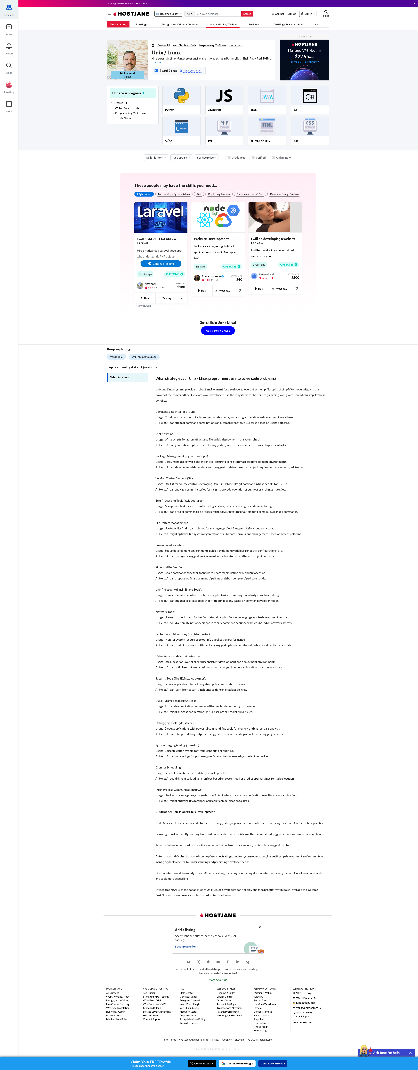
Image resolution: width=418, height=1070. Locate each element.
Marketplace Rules (116, 1019)
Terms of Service (189, 1023)
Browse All (163, 45)
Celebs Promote (263, 1011)
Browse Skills (113, 1015)
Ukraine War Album (265, 1004)
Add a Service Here (218, 330)
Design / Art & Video (117, 1000)
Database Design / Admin (284, 194)
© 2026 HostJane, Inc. (260, 1039)
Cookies (227, 1039)
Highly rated (144, 194)
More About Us (218, 980)
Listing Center (224, 996)
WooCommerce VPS (154, 1004)
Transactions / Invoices (229, 1008)
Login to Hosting (302, 1022)
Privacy (215, 1039)
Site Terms (170, 1039)
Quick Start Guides (303, 1012)
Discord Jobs (261, 1023)
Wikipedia (116, 356)
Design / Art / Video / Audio (178, 24)
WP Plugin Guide (189, 1008)
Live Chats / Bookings (118, 1004)
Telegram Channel (190, 1000)
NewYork (146, 305)
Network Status (189, 1011)
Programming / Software (212, 45)
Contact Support (152, 1019)
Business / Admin (115, 1011)
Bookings (141, 24)
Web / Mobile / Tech (222, 24)
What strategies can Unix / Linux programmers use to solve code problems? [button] (215, 378)
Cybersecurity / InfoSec (250, 194)
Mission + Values (263, 993)
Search (247, 13)
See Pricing (149, 993)
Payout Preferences (228, 1011)
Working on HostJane (229, 1015)
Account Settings (226, 1004)
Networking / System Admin (174, 194)
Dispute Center (188, 1015)
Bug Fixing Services (219, 194)
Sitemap (239, 1039)
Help (317, 24)
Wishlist (258, 996)
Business (254, 24)
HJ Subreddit (261, 1026)
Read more (158, 62)
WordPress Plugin (190, 1004)
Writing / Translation (287, 24)
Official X (259, 1008)
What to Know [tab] (119, 377)
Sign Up (292, 13)
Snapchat (259, 1019)
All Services (112, 993)
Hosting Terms (151, 1015)
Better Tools (261, 1000)
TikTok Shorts (262, 1015)
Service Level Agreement (157, 1011)
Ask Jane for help (386, 1053)
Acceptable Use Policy (192, 1019)
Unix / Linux (235, 45)
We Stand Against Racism (193, 1039)
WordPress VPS (152, 1000)
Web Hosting (118, 24)
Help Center (186, 993)
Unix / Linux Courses (144, 356)
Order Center (224, 1000)
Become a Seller (226, 993)
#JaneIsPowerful (218, 1048)
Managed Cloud (152, 1008)
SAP (199, 194)
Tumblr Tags (261, 1030)
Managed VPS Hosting (156, 996)
